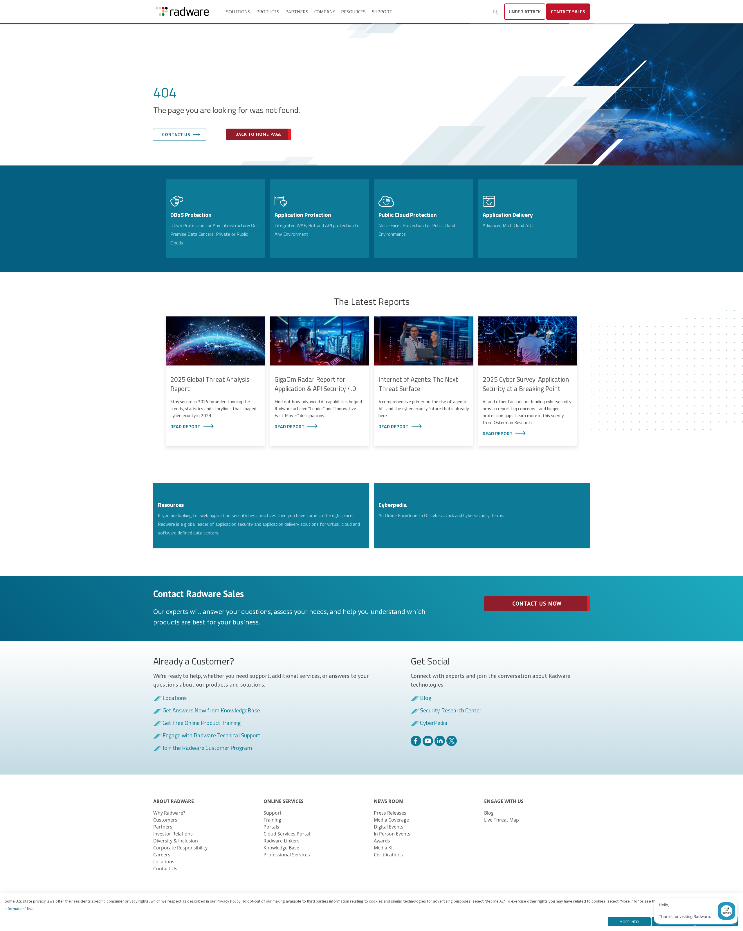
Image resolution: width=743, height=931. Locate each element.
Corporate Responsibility (180, 847)
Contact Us (165, 868)
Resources (353, 11)
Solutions (238, 11)
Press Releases (390, 813)
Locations (175, 698)
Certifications (388, 854)
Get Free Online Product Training (202, 723)
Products (267, 11)
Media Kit (384, 847)
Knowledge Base (281, 847)
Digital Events (388, 827)
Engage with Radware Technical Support (211, 735)
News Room (388, 801)
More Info (629, 921)
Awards (382, 841)
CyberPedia (434, 723)
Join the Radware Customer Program (207, 748)
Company (324, 11)
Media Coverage (391, 820)
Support (382, 11)
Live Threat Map (501, 820)
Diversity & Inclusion (175, 841)
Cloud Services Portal (287, 834)
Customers (165, 820)
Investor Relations (173, 834)
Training (272, 820)
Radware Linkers (282, 841)
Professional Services (287, 854)
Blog (425, 698)
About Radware (173, 801)
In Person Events (392, 834)
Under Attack (525, 11)
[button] (495, 12)
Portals (271, 827)
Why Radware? (169, 813)
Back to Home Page (258, 134)
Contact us (176, 134)
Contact (568, 11)
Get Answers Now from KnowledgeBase (211, 710)
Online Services (284, 801)
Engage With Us (504, 801)
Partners (296, 11)
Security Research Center (450, 710)
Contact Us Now (536, 603)
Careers (161, 854)
